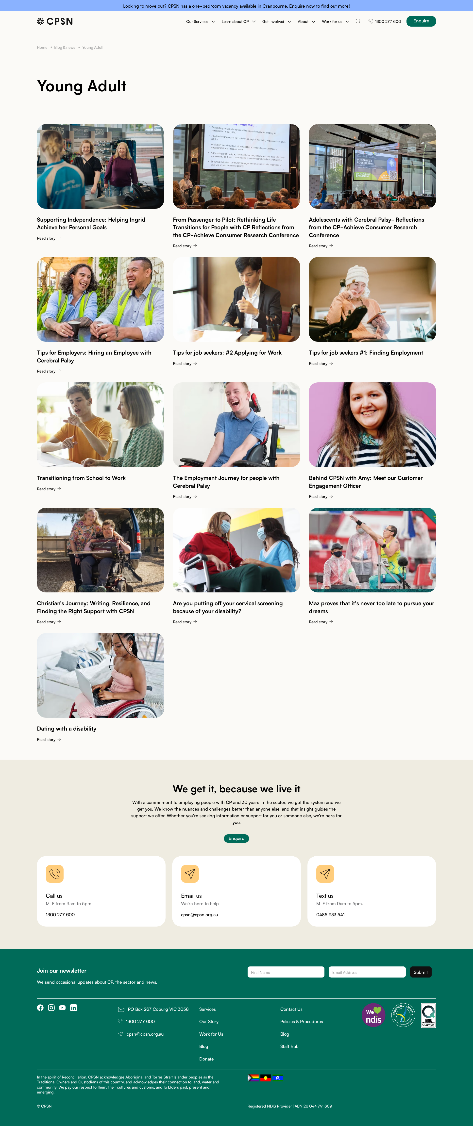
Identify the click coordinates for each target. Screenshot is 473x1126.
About (303, 21)
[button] (200, 21)
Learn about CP (235, 21)
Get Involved (273, 21)
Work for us (332, 21)
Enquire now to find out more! (319, 5)
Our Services (197, 21)
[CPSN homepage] (54, 21)
